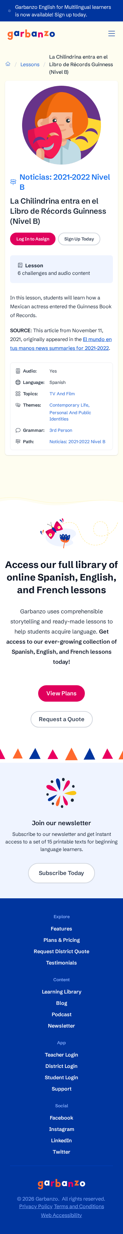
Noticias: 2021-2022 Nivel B (77, 441)
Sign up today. (71, 14)
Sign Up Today (79, 239)
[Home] (31, 34)
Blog (61, 1003)
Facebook (61, 1118)
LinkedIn (61, 1140)
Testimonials (61, 962)
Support (62, 1089)
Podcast (62, 1014)
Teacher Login (61, 1055)
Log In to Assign (36, 240)
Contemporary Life (69, 405)
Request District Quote (61, 951)
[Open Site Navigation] (111, 34)
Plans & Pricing (62, 940)
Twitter (61, 1152)
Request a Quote (62, 719)
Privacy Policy (36, 1206)
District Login (61, 1066)
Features (61, 928)
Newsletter (61, 1026)
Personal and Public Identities (70, 416)
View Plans (61, 693)
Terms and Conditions (79, 1206)
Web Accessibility (61, 1215)
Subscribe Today (61, 873)
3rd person (61, 430)
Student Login (61, 1077)
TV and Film (62, 394)
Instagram (61, 1129)
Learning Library (61, 991)
